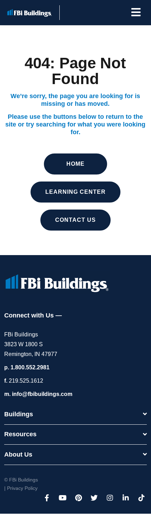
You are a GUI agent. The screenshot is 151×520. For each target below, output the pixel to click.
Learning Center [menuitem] (75, 192)
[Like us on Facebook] (46, 498)
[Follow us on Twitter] (94, 498)
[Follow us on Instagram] (110, 498)
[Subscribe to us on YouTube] (62, 498)
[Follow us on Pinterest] (78, 498)
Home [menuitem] (75, 164)
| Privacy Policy (21, 488)
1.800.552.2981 (30, 367)
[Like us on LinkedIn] (125, 498)
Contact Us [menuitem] (75, 220)
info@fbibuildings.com (42, 394)
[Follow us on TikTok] (141, 498)
